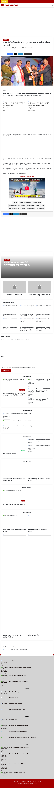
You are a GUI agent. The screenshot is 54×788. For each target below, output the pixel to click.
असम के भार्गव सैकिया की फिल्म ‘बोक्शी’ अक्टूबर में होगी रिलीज (21, 413)
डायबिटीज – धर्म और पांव (13, 719)
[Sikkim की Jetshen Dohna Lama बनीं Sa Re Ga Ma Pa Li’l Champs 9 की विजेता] (4, 757)
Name (2, 356)
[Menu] (52, 5)
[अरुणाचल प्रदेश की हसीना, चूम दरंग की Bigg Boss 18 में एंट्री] (6, 428)
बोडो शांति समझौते (31, 208)
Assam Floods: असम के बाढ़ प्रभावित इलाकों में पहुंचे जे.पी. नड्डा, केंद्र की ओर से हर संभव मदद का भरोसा (43, 104)
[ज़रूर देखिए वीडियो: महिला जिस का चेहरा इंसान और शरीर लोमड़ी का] (14, 470)
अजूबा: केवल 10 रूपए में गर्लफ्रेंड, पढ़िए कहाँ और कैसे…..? (18, 675)
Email (2, 362)
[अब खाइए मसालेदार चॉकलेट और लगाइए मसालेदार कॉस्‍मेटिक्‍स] (14, 584)
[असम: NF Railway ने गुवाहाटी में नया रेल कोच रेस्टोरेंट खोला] (10, 322)
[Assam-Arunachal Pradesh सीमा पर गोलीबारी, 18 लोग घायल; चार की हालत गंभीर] (6, 106)
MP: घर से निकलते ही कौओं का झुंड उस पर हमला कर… (18, 661)
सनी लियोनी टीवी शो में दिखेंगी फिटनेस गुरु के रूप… (17, 772)
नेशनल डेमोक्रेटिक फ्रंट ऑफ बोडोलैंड (17, 208)
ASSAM (15, 202)
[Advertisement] (27, 12)
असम (43, 205)
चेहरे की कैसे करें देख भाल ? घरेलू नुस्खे (15, 703)
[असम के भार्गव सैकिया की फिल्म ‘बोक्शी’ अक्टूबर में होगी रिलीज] (6, 415)
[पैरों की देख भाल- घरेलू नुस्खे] (39, 584)
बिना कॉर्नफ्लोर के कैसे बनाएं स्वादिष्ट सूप (9, 646)
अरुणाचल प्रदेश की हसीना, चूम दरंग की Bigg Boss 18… (19, 747)
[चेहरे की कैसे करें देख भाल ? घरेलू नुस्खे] (4, 705)
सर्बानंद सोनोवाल (41, 208)
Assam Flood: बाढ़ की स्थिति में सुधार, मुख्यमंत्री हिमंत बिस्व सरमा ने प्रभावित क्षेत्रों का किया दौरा (16, 264)
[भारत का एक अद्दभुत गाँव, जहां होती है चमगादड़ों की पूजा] (39, 470)
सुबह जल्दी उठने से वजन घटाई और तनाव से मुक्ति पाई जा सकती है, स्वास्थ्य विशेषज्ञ (22, 737)
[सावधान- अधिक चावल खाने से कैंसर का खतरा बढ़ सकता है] (4, 727)
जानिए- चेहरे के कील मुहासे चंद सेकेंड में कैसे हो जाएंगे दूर (18, 731)
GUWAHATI (6, 39)
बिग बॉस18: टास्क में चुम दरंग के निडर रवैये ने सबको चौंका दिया (21, 420)
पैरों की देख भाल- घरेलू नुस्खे (34, 635)
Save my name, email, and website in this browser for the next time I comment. (18, 367)
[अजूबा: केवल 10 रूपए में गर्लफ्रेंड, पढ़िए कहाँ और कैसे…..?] (4, 677)
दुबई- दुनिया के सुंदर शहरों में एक (9, 453)
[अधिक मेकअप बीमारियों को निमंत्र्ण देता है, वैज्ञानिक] (39, 521)
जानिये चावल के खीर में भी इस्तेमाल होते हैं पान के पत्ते (19, 649)
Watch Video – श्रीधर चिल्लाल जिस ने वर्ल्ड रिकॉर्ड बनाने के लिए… (20, 667)
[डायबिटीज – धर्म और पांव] (4, 721)
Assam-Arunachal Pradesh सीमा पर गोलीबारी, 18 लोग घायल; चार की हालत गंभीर (18, 104)
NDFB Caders (37, 202)
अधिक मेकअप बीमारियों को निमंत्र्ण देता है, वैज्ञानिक (17, 709)
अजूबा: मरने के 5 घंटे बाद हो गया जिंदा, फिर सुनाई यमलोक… (18, 681)
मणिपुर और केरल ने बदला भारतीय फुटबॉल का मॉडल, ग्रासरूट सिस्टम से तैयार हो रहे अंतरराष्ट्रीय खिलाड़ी (43, 399)
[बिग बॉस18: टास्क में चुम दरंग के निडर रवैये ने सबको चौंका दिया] (6, 421)
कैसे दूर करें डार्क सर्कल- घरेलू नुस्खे (15, 691)
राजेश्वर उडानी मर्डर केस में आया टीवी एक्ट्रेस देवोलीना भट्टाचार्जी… (20, 763)
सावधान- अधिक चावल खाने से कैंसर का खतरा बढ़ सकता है (18, 725)
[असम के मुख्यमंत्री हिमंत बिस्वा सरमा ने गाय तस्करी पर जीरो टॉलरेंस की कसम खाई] (27, 309)
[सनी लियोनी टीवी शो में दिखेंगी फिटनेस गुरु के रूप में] (4, 774)
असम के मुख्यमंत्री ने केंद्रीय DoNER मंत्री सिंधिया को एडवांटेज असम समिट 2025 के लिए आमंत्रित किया (43, 329)
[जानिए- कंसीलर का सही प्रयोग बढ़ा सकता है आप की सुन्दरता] (14, 521)
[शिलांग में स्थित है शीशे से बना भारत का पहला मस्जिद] (31, 441)
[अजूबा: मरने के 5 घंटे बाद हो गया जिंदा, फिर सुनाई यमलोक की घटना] (4, 683)
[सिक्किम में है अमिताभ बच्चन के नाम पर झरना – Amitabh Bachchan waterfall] (31, 448)
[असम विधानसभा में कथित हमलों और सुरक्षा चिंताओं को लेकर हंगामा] (10, 309)
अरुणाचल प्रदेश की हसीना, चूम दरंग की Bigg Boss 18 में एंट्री (21, 426)
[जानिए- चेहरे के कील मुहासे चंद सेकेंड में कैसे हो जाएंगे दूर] (4, 733)
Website (29, 362)
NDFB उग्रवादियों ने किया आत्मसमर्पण (17, 205)
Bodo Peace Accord (26, 202)
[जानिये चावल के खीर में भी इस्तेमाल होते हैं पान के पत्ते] (6, 651)
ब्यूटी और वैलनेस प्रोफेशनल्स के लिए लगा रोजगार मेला (14, 504)
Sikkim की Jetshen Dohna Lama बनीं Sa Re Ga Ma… (20, 753)
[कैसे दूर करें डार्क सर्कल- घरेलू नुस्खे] (4, 693)
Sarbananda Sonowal (33, 205)
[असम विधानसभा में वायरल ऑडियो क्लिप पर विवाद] (43, 309)
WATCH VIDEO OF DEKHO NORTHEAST (27, 176)
